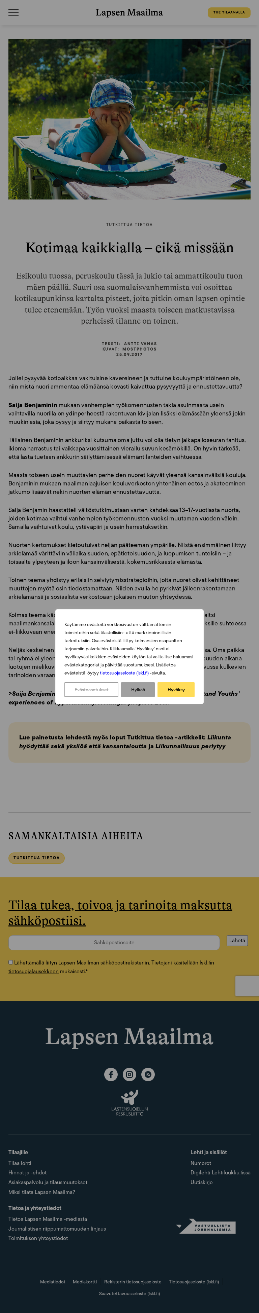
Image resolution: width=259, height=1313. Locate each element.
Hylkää (138, 689)
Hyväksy (176, 689)
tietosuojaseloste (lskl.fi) (124, 672)
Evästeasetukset (92, 689)
